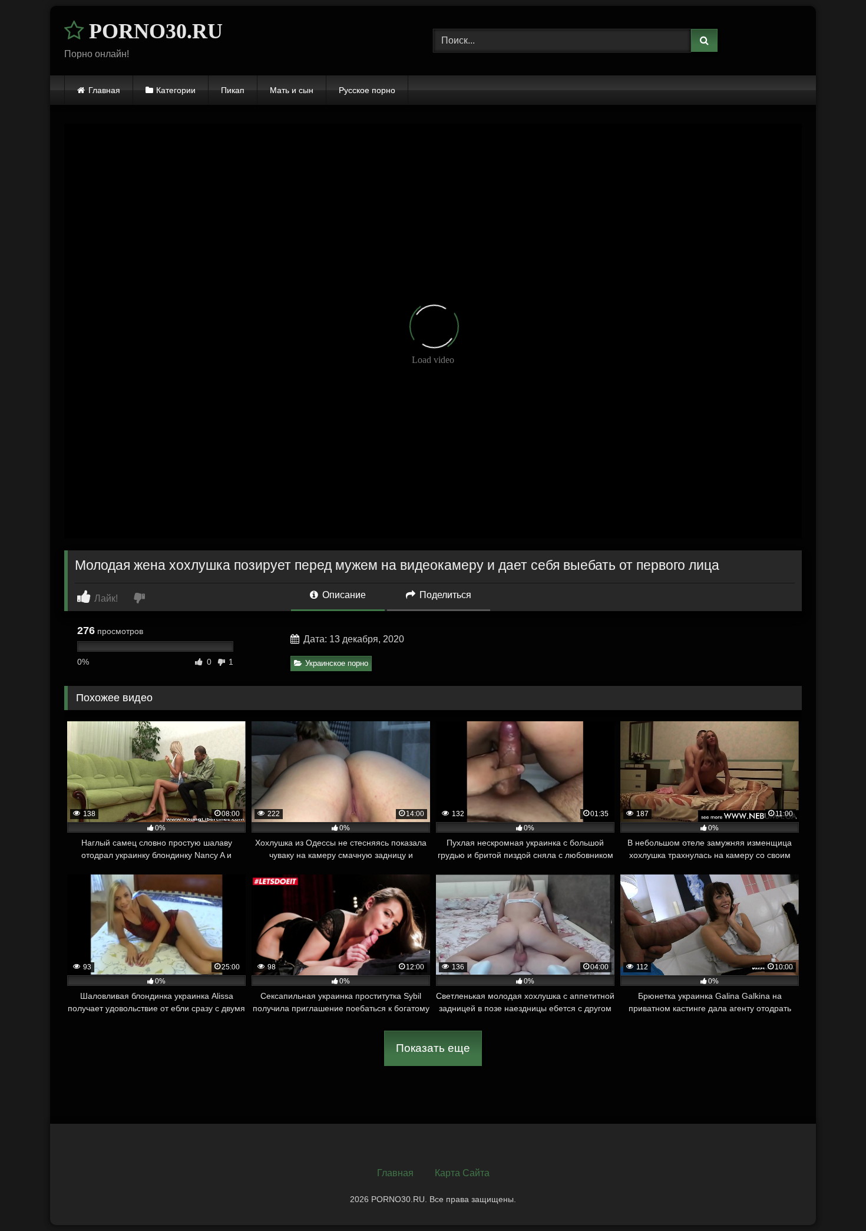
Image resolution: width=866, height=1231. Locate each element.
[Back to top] (829, 1195)
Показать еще (433, 1048)
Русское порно (367, 90)
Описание (343, 595)
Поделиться (444, 595)
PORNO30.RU (153, 31)
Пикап (232, 90)
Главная (104, 90)
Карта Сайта (462, 1173)
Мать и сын (291, 90)
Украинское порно (336, 663)
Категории (176, 90)
